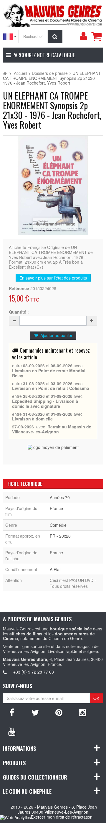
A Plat (55, 569)
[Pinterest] (59, 712)
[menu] (83, 36)
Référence (19, 288)
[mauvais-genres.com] (53, 14)
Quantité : (19, 311)
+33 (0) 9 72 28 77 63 (33, 672)
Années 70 (60, 497)
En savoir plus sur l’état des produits (53, 278)
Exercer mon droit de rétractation (61, 817)
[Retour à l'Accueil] (5, 73)
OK (96, 698)
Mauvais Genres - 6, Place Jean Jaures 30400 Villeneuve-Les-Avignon (57, 809)
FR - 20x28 (60, 536)
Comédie (58, 525)
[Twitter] (35, 712)
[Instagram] (82, 712)
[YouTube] (12, 731)
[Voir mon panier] (96, 36)
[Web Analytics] (15, 817)
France (56, 508)
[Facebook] (12, 712)
